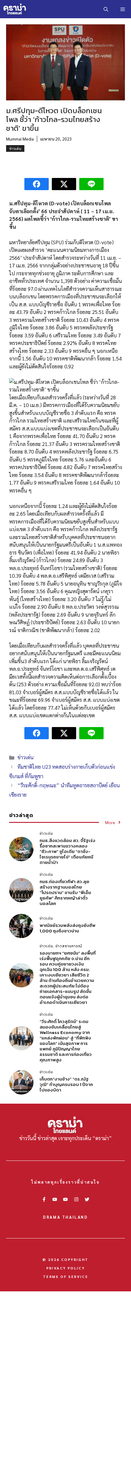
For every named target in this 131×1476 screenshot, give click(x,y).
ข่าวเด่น (15, 148)
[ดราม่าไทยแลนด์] (15, 9)
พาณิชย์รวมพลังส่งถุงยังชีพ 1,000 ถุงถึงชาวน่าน (67, 928)
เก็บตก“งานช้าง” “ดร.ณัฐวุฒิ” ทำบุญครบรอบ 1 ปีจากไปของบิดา (66, 1084)
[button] (105, 9)
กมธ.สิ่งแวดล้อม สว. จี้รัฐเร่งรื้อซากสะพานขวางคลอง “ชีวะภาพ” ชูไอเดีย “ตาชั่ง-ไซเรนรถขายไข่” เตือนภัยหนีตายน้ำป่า (67, 851)
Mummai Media (20, 138)
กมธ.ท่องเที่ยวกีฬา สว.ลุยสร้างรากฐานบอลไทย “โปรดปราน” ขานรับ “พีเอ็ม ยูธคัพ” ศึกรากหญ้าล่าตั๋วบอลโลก (65, 892)
